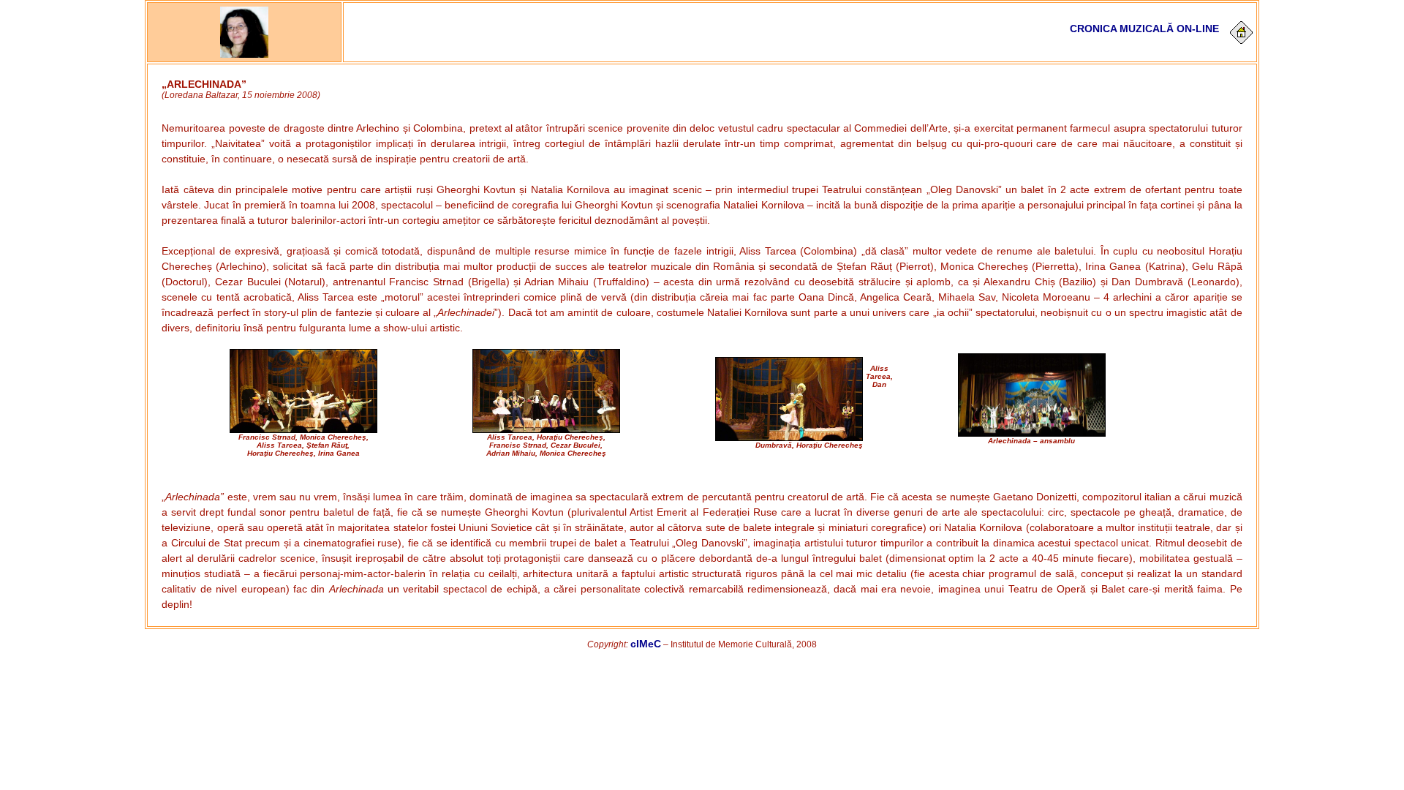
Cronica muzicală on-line (1144, 28)
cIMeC (645, 644)
